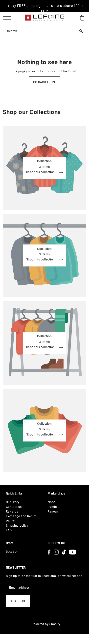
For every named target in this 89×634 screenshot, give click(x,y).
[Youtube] (72, 552)
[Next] (82, 6)
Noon (52, 502)
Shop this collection (41, 172)
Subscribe (18, 601)
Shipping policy (17, 525)
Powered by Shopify (46, 624)
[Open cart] (82, 18)
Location (12, 551)
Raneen (53, 511)
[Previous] (9, 6)
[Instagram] (56, 552)
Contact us (14, 507)
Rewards (12, 511)
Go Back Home (44, 82)
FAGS (10, 530)
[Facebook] (49, 552)
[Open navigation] (8, 18)
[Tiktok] (64, 552)
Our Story (13, 502)
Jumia (52, 507)
